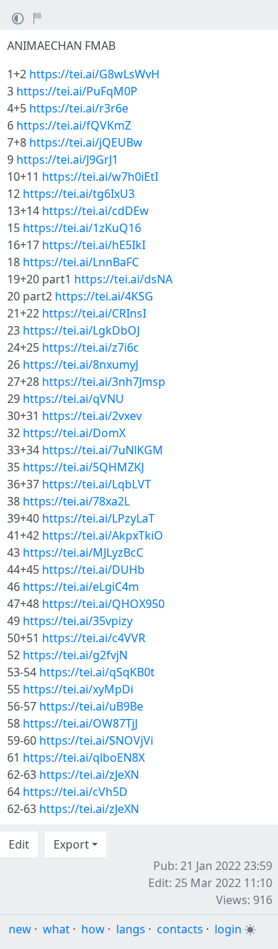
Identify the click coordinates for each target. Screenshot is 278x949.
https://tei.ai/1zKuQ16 (82, 228)
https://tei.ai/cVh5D (75, 791)
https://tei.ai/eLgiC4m (81, 586)
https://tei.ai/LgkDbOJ (81, 330)
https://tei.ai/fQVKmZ (73, 125)
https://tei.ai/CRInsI (94, 313)
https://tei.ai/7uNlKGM (102, 450)
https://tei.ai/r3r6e (78, 108)
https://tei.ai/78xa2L (76, 501)
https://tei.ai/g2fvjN (75, 655)
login (228, 929)
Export (71, 844)
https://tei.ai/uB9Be (91, 706)
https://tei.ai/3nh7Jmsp (103, 381)
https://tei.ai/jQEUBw (86, 142)
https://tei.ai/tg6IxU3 (79, 193)
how (93, 929)
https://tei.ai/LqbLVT (96, 484)
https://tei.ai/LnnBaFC (81, 262)
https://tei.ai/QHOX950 (103, 604)
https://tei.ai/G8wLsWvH (94, 74)
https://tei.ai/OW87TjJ (80, 723)
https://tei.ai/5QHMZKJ (83, 467)
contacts (180, 929)
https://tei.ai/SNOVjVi (96, 740)
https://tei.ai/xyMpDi (78, 689)
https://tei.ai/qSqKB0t (97, 672)
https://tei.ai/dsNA (123, 279)
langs (130, 929)
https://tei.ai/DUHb (93, 569)
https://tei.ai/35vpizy (78, 621)
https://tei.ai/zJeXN (89, 774)
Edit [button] (19, 844)
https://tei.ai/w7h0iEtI (100, 176)
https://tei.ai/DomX (74, 433)
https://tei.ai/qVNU (73, 399)
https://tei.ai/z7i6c (90, 347)
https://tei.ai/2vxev (92, 416)
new (20, 929)
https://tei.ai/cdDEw (95, 211)
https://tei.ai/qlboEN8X (84, 757)
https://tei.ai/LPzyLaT (98, 518)
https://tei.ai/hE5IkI (93, 245)
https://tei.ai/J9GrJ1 (67, 159)
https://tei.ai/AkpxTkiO (102, 535)
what (56, 929)
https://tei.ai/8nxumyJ (80, 364)
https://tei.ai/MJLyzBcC (83, 552)
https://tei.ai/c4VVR (93, 638)
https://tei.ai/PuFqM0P (77, 91)
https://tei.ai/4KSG (104, 296)
